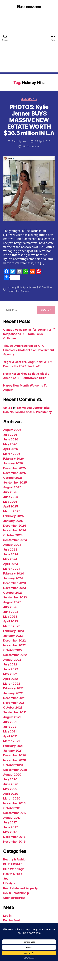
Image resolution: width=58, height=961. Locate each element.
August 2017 (12, 817)
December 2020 (14, 755)
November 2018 (14, 803)
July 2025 (10, 492)
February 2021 (13, 745)
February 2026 (13, 458)
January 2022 (13, 693)
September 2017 (14, 813)
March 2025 (11, 511)
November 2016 (14, 841)
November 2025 (14, 473)
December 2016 (14, 836)
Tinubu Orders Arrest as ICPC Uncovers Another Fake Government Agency (28, 350)
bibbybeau (21, 141)
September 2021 (14, 712)
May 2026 (10, 444)
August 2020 (12, 774)
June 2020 (10, 784)
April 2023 (10, 621)
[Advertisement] (29, 43)
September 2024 (15, 540)
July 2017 (10, 822)
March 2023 (11, 626)
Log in (7, 915)
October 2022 (13, 650)
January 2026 (13, 463)
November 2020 (14, 760)
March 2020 (11, 798)
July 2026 (10, 434)
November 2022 (14, 645)
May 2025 (10, 501)
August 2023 (12, 602)
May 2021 (10, 731)
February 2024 (13, 573)
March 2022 (11, 683)
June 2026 (10, 439)
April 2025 (10, 506)
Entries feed (11, 920)
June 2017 (10, 827)
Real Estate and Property (20, 888)
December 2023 (14, 583)
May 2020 (10, 789)
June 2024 (10, 554)
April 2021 (10, 736)
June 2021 (10, 726)
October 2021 (12, 707)
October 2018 (12, 808)
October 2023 (13, 592)
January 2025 (13, 520)
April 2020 (10, 793)
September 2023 (15, 597)
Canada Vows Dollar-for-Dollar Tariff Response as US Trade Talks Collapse (28, 334)
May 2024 (10, 559)
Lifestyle (9, 883)
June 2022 (10, 669)
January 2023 (13, 635)
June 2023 (10, 611)
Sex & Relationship (16, 893)
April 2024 (10, 564)
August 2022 (12, 659)
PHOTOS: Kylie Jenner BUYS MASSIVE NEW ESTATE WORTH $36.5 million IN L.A (29, 120)
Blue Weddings (13, 869)
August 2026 (12, 430)
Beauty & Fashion (15, 859)
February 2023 (13, 631)
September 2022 (15, 655)
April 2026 (10, 449)
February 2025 (13, 516)
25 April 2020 (42, 141)
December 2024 (14, 525)
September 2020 (15, 769)
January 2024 (13, 578)
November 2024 (14, 530)
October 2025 (13, 477)
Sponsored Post (14, 897)
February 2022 (13, 688)
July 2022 (10, 664)
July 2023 (10, 607)
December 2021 (14, 698)
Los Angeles (23, 291)
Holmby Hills (15, 287)
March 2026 (11, 453)
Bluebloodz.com (29, 6)
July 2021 (10, 722)
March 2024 (11, 568)
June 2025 (10, 497)
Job (5, 878)
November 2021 (14, 702)
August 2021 (12, 717)
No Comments (31, 146)
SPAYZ (7, 407)
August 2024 (12, 544)
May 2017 (10, 832)
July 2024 (10, 549)
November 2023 (14, 587)
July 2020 (10, 779)
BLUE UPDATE (29, 99)
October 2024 (13, 535)
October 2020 (13, 765)
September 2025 (15, 482)
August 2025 (12, 487)
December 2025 (14, 468)
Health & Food (12, 873)
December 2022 (14, 640)
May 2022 (10, 674)
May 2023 (10, 616)
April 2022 (10, 678)
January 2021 (12, 750)
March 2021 (11, 741)
